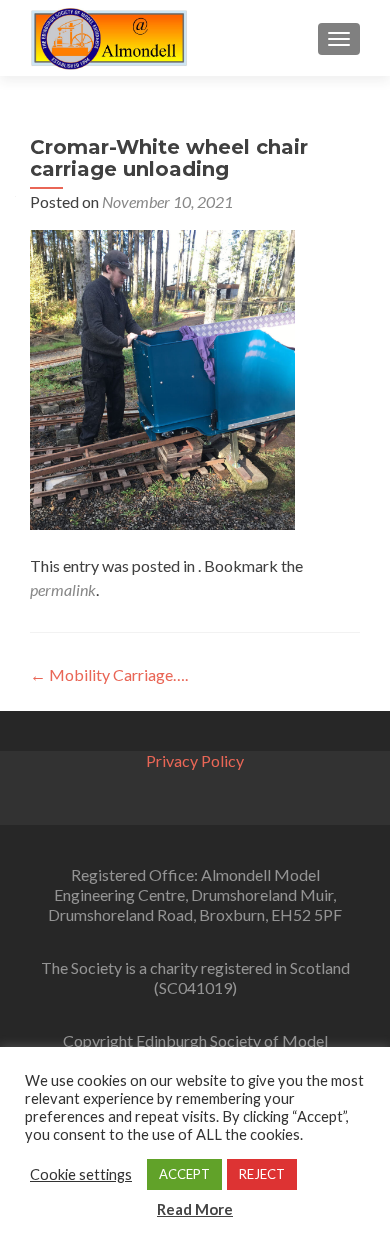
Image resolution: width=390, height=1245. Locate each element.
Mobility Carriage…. (109, 674)
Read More (195, 1209)
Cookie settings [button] (81, 1174)
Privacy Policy (195, 760)
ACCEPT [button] (184, 1174)
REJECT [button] (262, 1174)
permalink (63, 589)
